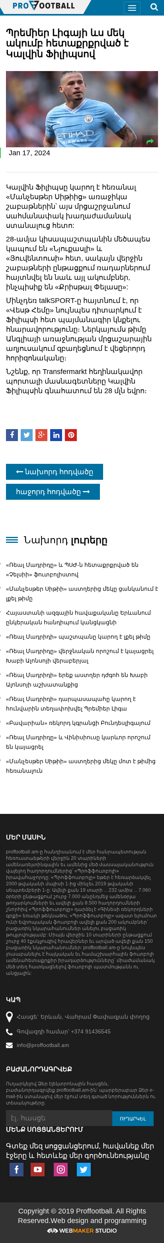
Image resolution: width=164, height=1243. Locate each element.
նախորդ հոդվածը (58, 472)
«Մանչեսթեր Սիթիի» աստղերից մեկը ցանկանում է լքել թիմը (82, 594)
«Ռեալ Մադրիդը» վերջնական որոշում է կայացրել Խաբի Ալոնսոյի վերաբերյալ (80, 656)
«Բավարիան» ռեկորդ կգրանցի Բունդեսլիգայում (78, 723)
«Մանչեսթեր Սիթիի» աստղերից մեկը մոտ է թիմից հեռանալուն (81, 766)
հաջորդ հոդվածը (49, 492)
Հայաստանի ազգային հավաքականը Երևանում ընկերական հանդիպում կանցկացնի (78, 617)
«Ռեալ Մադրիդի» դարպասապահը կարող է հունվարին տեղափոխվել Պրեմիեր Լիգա (71, 704)
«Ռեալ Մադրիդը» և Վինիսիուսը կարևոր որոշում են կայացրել (78, 742)
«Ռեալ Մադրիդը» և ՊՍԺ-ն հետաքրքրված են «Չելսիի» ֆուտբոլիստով (72, 570)
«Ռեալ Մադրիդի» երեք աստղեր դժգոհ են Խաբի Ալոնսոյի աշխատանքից (77, 680)
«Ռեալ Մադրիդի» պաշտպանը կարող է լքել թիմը (78, 636)
